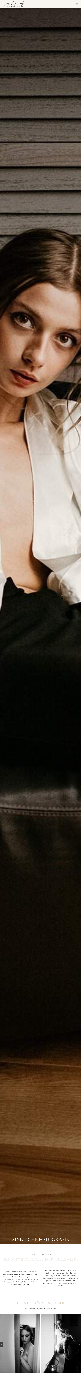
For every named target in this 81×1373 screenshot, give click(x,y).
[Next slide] (79, 1344)
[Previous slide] (1, 1344)
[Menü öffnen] (76, 4)
